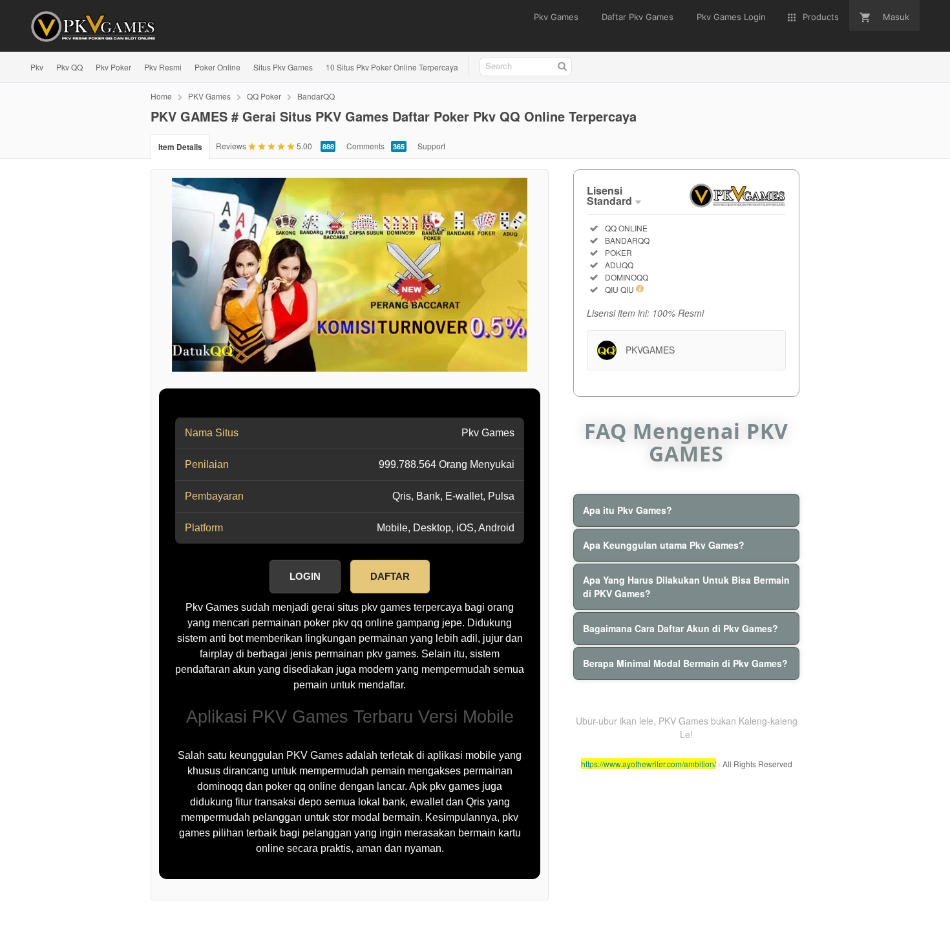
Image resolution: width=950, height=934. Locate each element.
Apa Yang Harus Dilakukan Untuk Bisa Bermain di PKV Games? (686, 586)
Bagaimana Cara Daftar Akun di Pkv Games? (680, 628)
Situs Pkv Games (283, 66)
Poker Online (217, 66)
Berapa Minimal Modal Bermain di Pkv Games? (685, 663)
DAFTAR (390, 576)
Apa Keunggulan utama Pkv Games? (663, 544)
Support (431, 145)
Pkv (36, 66)
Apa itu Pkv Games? (627, 510)
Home (161, 95)
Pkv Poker (113, 66)
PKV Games (209, 95)
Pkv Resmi (163, 66)
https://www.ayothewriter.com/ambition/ (648, 763)
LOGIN (305, 576)
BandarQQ (316, 95)
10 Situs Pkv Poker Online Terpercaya (392, 66)
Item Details (180, 147)
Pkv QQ (69, 66)
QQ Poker (264, 95)
